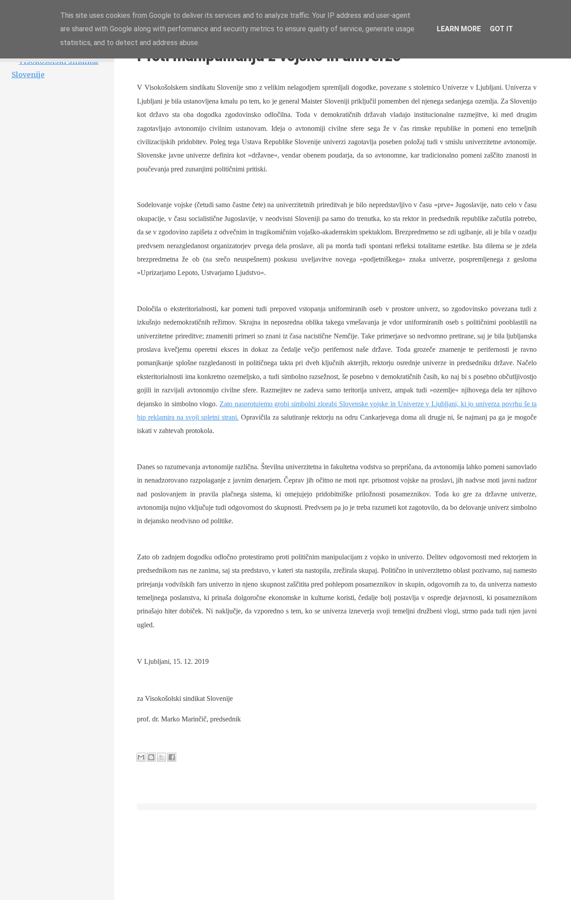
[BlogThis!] (151, 757)
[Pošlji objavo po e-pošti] (141, 757)
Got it (501, 29)
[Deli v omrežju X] (161, 757)
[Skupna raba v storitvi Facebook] (171, 757)
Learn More (459, 29)
